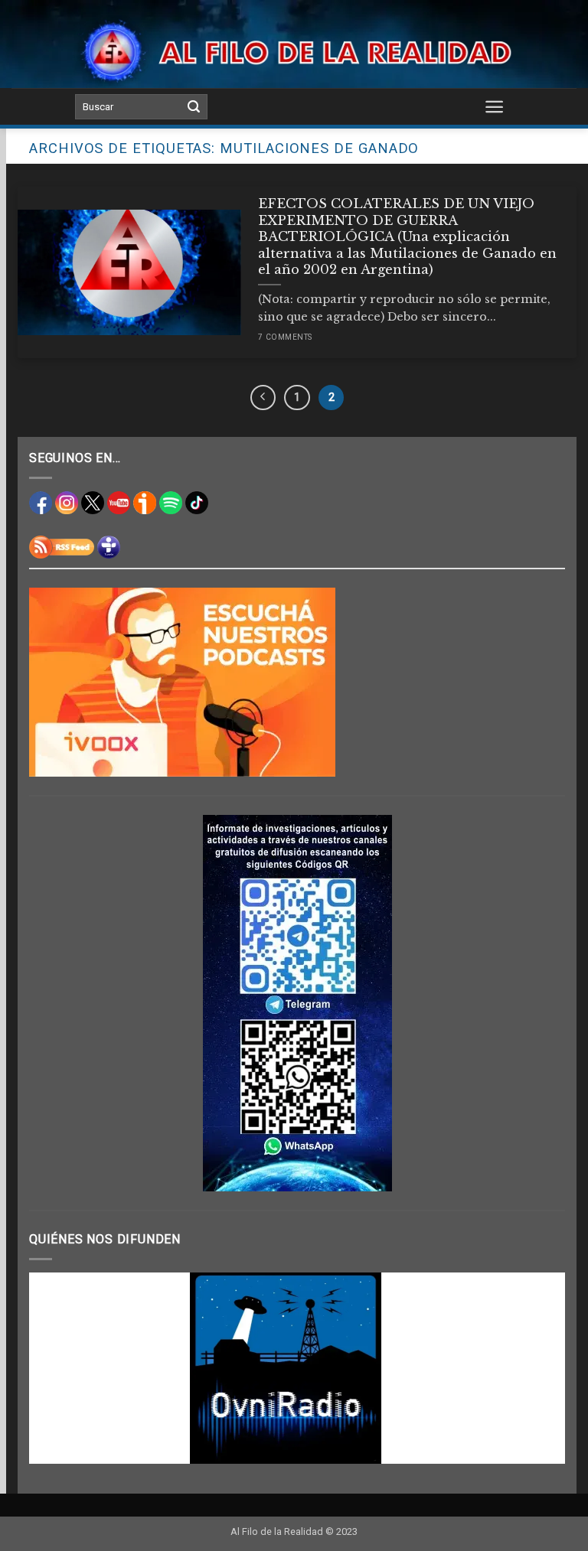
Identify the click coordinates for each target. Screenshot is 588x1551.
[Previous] (59, 1368)
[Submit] (194, 107)
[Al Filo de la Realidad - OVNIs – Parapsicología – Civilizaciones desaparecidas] (294, 51)
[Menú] (495, 106)
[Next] (535, 1368)
